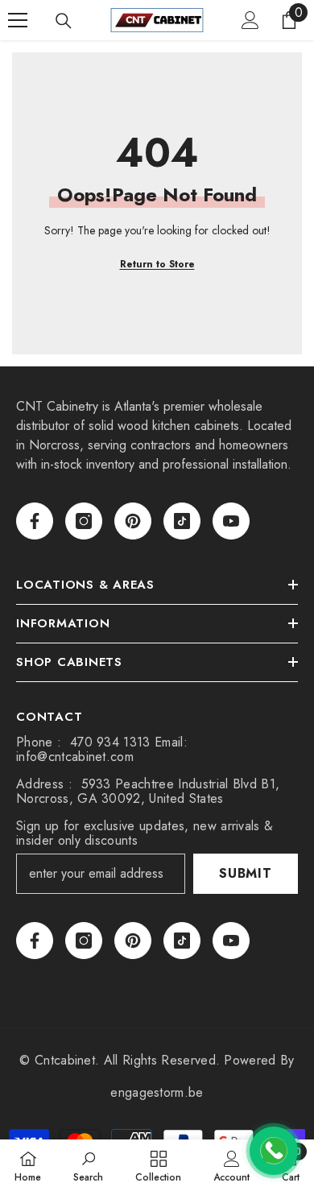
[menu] (17, 20)
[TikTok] (181, 521)
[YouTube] (231, 521)
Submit (245, 873)
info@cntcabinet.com (75, 756)
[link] (88, 1165)
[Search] (63, 21)
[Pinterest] (132, 521)
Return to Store (157, 264)
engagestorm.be (156, 1092)
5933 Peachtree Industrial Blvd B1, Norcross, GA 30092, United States (147, 791)
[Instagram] (83, 521)
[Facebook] (34, 521)
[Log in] (250, 20)
